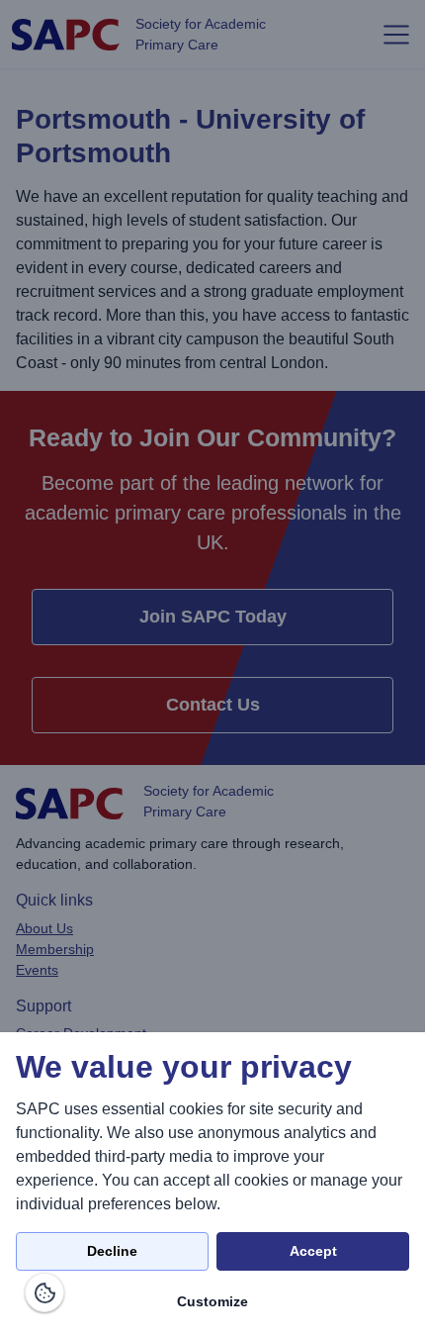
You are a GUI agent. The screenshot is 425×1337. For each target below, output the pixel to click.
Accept (313, 1251)
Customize (212, 1301)
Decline (112, 1251)
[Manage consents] (44, 1292)
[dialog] (212, 1184)
